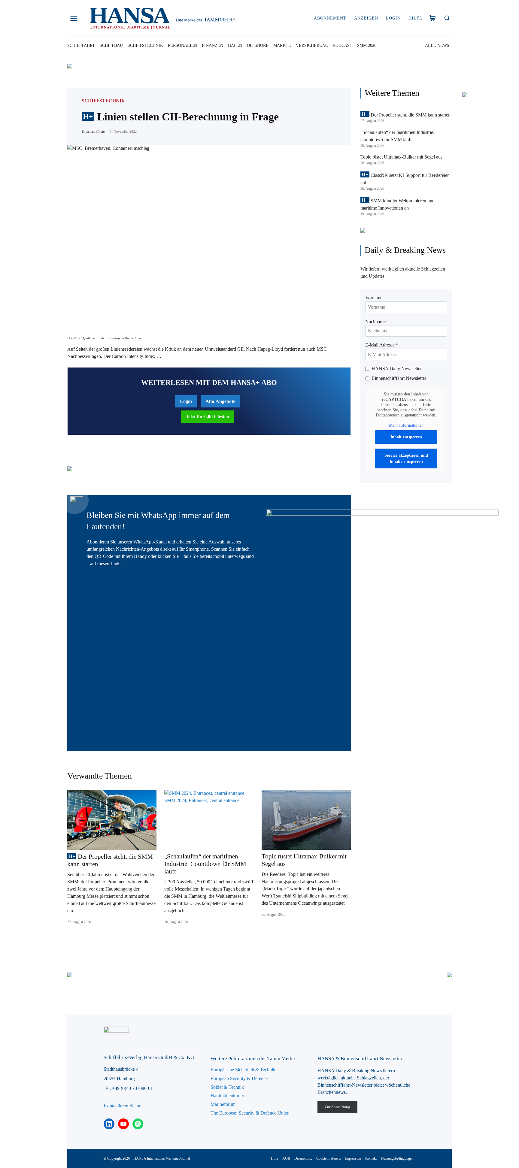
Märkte (282, 45)
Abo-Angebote (220, 401)
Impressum (353, 1158)
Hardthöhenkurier (227, 1095)
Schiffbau (111, 45)
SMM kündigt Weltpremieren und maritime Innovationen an (397, 204)
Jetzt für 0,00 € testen (207, 416)
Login (393, 18)
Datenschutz (303, 1158)
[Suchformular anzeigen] (447, 18)
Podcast (342, 45)
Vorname (373, 297)
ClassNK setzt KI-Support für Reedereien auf (405, 179)
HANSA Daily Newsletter (397, 368)
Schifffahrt (81, 45)
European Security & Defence (239, 1078)
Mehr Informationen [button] (406, 425)
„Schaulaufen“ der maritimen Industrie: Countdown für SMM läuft (205, 864)
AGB (286, 1158)
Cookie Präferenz (328, 1158)
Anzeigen (366, 18)
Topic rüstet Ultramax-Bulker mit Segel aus (304, 860)
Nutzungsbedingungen (397, 1158)
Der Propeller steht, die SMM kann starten (110, 860)
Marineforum (223, 1104)
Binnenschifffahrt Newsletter (399, 378)
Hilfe (415, 18)
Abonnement (330, 18)
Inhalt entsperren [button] (406, 437)
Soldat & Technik (227, 1087)
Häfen (235, 45)
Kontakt (371, 1158)
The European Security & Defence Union (250, 1112)
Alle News (437, 45)
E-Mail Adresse (381, 344)
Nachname (375, 321)
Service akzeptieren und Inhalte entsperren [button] (406, 458)
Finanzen (212, 45)
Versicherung (312, 45)
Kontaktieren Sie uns (123, 1105)
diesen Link (108, 563)
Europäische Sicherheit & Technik (243, 1069)
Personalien (182, 45)
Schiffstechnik (145, 45)
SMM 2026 (366, 45)
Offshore (258, 45)
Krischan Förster (94, 131)
